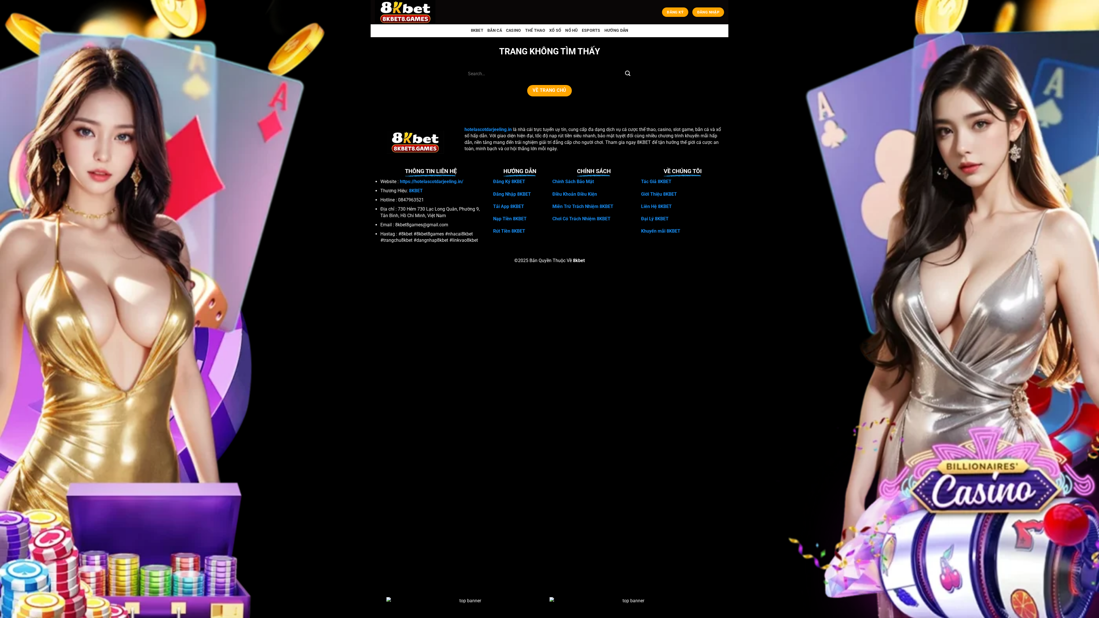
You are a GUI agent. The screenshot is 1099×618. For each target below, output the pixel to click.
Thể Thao (535, 30)
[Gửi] (627, 73)
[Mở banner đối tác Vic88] (468, 609)
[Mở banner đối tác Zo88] (631, 609)
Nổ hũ (571, 30)
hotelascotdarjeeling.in (488, 129)
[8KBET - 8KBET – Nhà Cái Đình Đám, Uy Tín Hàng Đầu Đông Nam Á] (406, 12)
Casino (513, 30)
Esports (591, 30)
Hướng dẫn (616, 30)
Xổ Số (555, 30)
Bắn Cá (494, 30)
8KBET (477, 30)
